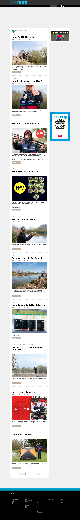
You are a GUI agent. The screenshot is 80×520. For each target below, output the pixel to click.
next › (38, 474)
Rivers (26, 497)
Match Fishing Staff (16, 39)
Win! (60, 496)
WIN (41, 5)
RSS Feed (61, 499)
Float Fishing (27, 506)
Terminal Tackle (13, 504)
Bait (13, 302)
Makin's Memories (28, 499)
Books (38, 501)
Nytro (13, 120)
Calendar (38, 502)
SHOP (26, 5)
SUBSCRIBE (45, 5)
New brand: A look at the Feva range (23, 219)
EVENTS (33, 5)
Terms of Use (62, 502)
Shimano (13, 34)
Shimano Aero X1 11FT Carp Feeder (23, 37)
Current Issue (14, 389)
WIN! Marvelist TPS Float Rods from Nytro (25, 123)
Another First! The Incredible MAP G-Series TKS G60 (28, 258)
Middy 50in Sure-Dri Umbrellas (22, 434)
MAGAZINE (37, 5)
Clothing (12, 497)
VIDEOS (29, 5)
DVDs (37, 503)
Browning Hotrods (28, 503)
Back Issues (50, 498)
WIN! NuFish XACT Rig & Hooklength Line (25, 171)
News (19, 389)
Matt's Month (27, 504)
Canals (26, 498)
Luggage (12, 500)
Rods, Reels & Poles (15, 78)
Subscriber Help (50, 499)
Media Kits (61, 500)
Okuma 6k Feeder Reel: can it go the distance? (27, 81)
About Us (61, 498)
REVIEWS (14, 5)
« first (18, 474)
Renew (49, 496)
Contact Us (62, 497)
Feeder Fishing (22, 344)
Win (15, 120)
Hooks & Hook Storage (15, 498)
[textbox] (60, 133)
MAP (13, 255)
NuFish (13, 168)
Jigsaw (38, 504)
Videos (38, 497)
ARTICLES (22, 5)
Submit (60, 135)
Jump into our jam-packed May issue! (23, 392)
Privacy (61, 501)
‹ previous (22, 474)
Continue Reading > (17, 72)
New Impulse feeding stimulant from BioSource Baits (29, 305)
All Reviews (14, 216)
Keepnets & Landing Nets (15, 499)
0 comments (29, 39)
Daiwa (18, 344)
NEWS (18, 5)
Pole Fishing (27, 507)
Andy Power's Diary (28, 500)
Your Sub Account (50, 497)
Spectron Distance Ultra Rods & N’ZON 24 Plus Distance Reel (27, 348)
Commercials (27, 496)
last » (41, 474)
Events (38, 498)
